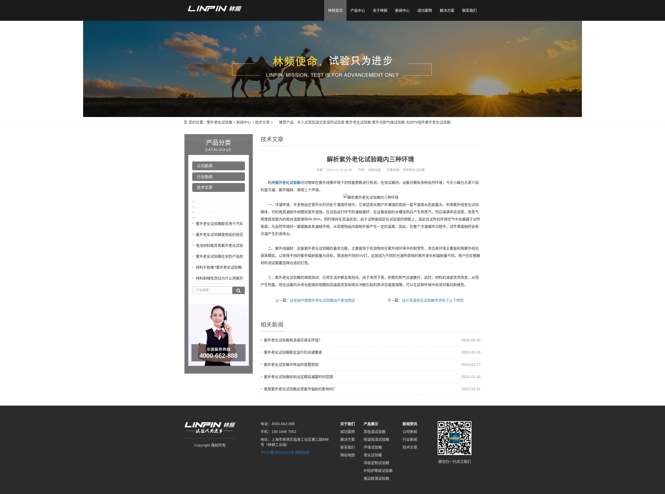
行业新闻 (204, 176)
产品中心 (357, 10)
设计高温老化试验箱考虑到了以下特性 (433, 300)
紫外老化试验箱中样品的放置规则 (291, 364)
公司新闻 (204, 166)
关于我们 (347, 424)
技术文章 (262, 122)
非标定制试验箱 (376, 463)
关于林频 (380, 10)
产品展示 (371, 424)
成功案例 (424, 10)
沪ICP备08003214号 (277, 452)
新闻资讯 (410, 424)
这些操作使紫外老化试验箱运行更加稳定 (322, 300)
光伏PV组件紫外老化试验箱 (428, 122)
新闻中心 (402, 10)
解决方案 (447, 10)
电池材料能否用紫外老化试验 (219, 245)
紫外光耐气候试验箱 (388, 122)
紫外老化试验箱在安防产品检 (219, 256)
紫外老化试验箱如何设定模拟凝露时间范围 (298, 377)
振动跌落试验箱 (376, 478)
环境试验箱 (373, 447)
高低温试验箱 (374, 432)
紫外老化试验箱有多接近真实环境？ (293, 340)
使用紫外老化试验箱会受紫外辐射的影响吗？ (300, 389)
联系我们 (469, 10)
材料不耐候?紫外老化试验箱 (219, 267)
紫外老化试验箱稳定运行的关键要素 (293, 352)
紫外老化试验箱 (219, 122)
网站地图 (302, 452)
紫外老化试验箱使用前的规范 (219, 234)
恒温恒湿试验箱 (376, 439)
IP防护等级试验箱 (378, 471)
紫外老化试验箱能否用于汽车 (219, 224)
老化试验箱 (373, 455)
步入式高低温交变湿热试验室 (320, 122)
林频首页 (335, 10)
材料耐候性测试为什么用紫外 (219, 278)
